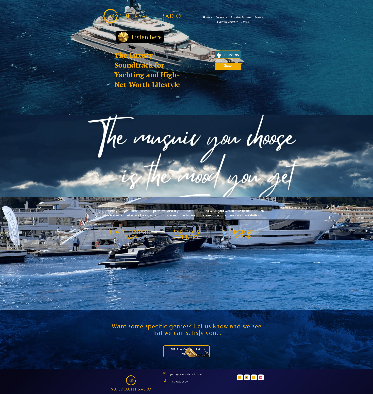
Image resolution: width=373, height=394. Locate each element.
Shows (228, 66)
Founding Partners (241, 17)
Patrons (259, 17)
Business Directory (227, 22)
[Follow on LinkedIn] (247, 377)
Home (206, 17)
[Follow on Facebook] (240, 377)
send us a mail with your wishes (186, 351)
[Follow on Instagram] (261, 377)
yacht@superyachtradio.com (186, 374)
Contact (245, 22)
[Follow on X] (254, 377)
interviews (231, 54)
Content (220, 17)
